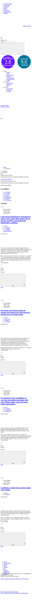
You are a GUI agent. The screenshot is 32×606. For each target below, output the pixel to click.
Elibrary (5, 570)
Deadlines (9, 84)
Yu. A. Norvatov (7, 200)
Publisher (9, 76)
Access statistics (10, 77)
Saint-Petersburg (4, 179)
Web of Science (7, 563)
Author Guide (10, 83)
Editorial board (10, 75)
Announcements (7, 12)
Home (5, 167)
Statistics (6, 13)
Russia (9, 179)
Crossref (6, 567)
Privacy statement (5, 578)
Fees (8, 86)
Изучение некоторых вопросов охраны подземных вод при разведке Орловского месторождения (15, 312)
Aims (8, 73)
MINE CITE (7, 572)
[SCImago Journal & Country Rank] (9, 591)
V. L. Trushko (7, 193)
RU (2, 37)
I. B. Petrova (7, 196)
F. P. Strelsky (7, 198)
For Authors (6, 10)
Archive (5, 7)
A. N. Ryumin (7, 192)
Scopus (5, 562)
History (8, 72)
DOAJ (5, 566)
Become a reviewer (5, 106)
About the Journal (8, 3)
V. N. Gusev (6, 194)
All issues (9, 91)
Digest (5, 9)
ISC (4, 568)
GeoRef (5, 564)
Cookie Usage (12, 578)
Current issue (7, 5)
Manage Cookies (20, 578)
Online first (6, 6)
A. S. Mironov (7, 168)
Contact (8, 80)
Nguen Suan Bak (8, 197)
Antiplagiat (6, 571)
